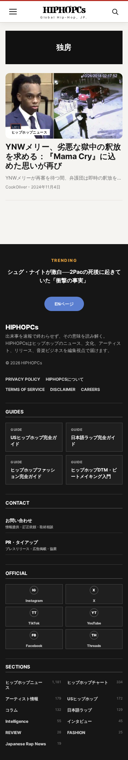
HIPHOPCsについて (65, 379)
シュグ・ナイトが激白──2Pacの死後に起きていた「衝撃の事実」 (64, 276)
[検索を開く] (115, 11)
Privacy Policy (22, 379)
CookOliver (16, 186)
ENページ (64, 304)
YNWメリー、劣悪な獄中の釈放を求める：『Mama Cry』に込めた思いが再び (63, 156)
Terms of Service (25, 389)
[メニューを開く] (13, 11)
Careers (90, 389)
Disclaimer (62, 389)
